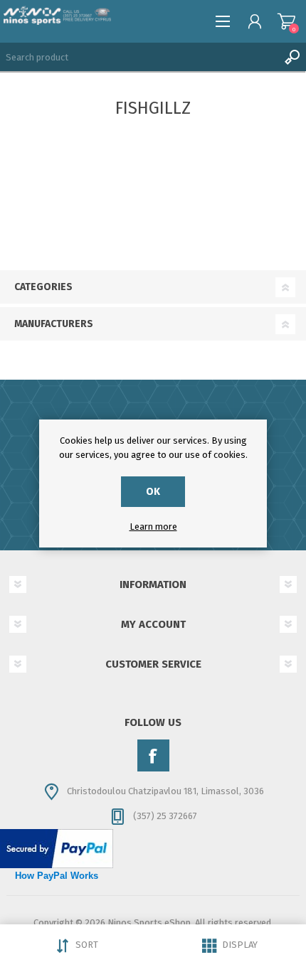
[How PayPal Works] (56, 865)
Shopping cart (286, 21)
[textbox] (139, 57)
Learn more (153, 526)
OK (153, 492)
